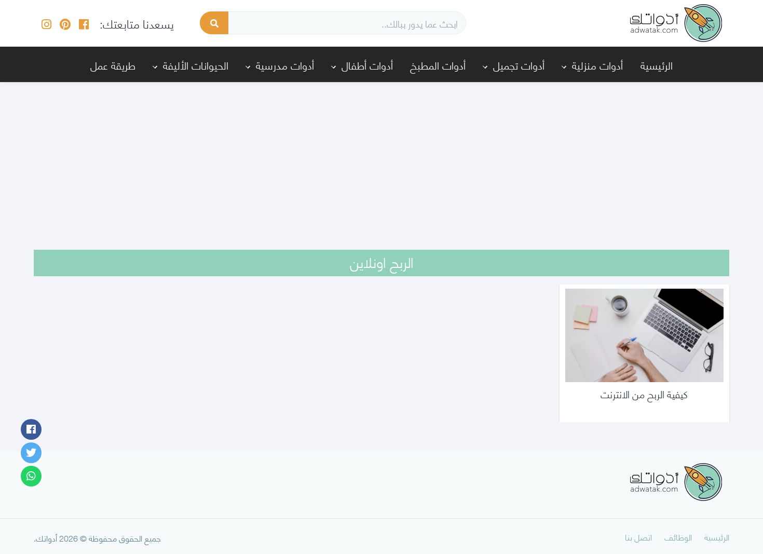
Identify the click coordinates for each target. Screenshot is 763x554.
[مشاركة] (31, 429)
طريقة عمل (112, 65)
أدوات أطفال (367, 65)
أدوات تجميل (518, 65)
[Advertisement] (381, 159)
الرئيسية (657, 65)
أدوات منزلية (597, 65)
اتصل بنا (638, 537)
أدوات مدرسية (285, 65)
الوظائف (678, 537)
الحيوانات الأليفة (195, 65)
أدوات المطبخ (438, 65)
